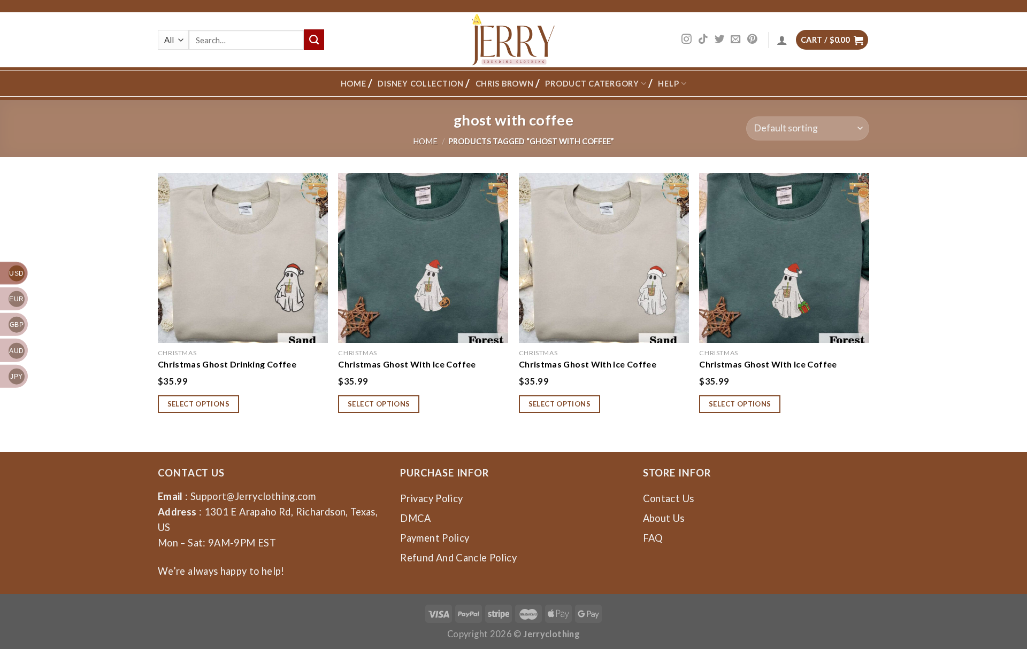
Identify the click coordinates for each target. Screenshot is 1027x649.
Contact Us (668, 498)
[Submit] (314, 39)
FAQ (653, 538)
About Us (664, 518)
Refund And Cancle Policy (458, 558)
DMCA (415, 518)
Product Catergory (592, 83)
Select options (198, 404)
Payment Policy (434, 538)
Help (668, 83)
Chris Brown (505, 83)
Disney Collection (420, 83)
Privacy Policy (431, 498)
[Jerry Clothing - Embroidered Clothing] (514, 39)
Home (353, 83)
